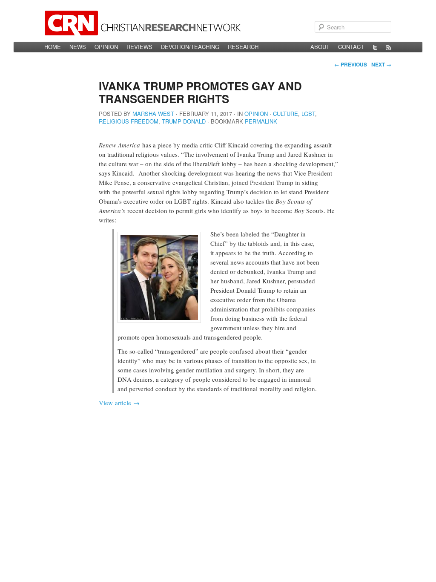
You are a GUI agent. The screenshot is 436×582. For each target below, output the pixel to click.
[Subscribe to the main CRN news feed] (389, 47)
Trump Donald (184, 121)
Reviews (139, 47)
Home (52, 47)
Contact (351, 47)
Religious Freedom (128, 121)
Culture (285, 113)
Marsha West (153, 113)
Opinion (106, 47)
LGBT (308, 113)
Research (243, 47)
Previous (350, 64)
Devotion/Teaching (190, 47)
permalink (261, 121)
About (320, 47)
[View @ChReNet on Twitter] (375, 47)
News (77, 47)
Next (381, 64)
